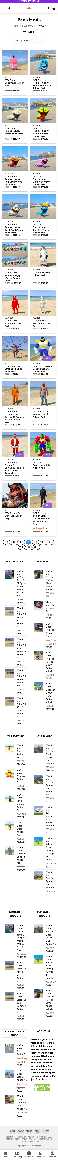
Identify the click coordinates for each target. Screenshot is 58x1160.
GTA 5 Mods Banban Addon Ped (13, 323)
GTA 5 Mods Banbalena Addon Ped (42, 323)
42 (32, 547)
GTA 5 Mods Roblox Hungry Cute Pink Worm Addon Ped (41, 180)
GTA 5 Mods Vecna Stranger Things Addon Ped (15, 369)
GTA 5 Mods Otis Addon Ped (41, 274)
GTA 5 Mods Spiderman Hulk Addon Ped (41, 465)
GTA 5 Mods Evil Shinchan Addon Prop (13, 516)
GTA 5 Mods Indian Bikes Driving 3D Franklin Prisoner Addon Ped (15, 417)
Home (15, 26)
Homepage (11, 1137)
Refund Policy (13, 1139)
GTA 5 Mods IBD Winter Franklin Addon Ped (41, 414)
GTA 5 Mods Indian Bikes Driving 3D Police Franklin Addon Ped (42, 518)
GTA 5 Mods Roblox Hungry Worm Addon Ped (14, 131)
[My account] (48, 8)
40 (20, 547)
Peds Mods (28, 26)
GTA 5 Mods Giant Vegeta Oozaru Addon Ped (42, 369)
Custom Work (45, 1139)
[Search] (9, 8)
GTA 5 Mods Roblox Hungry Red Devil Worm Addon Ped (13, 180)
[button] (4, 8)
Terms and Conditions (29, 1141)
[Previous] (5, 542)
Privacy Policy (29, 1139)
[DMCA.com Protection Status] (40, 1088)
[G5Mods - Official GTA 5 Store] (29, 8)
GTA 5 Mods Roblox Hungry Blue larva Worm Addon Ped (42, 84)
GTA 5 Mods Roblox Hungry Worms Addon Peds (12, 276)
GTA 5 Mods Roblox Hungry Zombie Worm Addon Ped (40, 132)
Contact (22, 1137)
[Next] (37, 547)
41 (26, 547)
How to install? (44, 1137)
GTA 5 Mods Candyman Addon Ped (14, 83)
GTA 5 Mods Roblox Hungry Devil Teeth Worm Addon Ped (14, 228)
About (31, 1137)
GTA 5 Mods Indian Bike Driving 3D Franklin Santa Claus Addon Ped (15, 468)
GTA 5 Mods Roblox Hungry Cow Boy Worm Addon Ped (41, 228)
